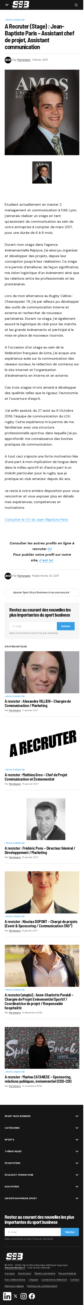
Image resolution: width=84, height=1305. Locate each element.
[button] (7, 5)
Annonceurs (24, 1273)
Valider (66, 626)
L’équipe (33, 1279)
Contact (74, 1279)
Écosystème (12, 1163)
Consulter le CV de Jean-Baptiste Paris (36, 519)
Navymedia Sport (15, 1267)
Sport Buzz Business (17, 1116)
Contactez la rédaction (54, 1279)
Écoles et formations (19, 1175)
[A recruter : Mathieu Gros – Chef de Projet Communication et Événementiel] (42, 746)
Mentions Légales (14, 1286)
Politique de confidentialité (42, 1286)
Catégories (12, 1128)
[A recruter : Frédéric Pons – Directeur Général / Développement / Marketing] (42, 819)
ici (50, 549)
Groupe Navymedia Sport (21, 1198)
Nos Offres (12, 1186)
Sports (9, 1139)
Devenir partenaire (44, 1273)
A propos (10, 1273)
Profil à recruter (15, 20)
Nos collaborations (15, 1279)
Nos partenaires (67, 1273)
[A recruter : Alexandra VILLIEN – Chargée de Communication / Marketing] (42, 672)
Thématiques (13, 1151)
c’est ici (46, 560)
